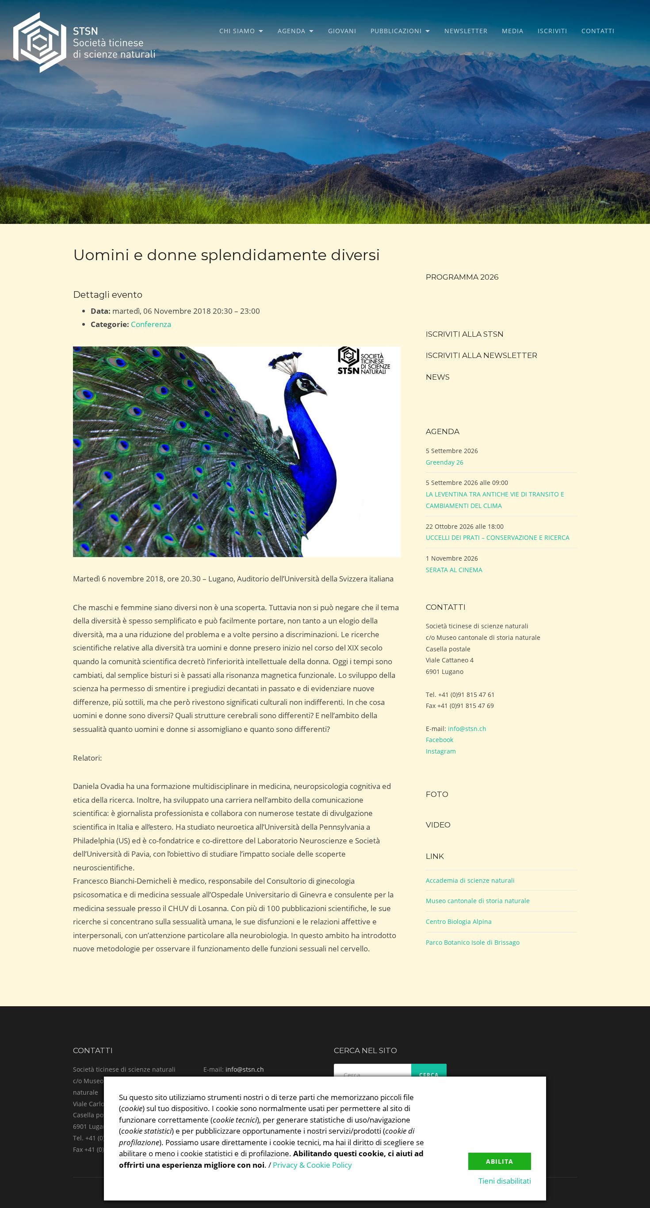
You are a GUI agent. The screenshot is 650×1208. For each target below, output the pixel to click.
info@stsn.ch (467, 728)
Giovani (342, 31)
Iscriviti (552, 31)
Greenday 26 (444, 462)
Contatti (598, 31)
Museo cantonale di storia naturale (478, 900)
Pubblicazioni (396, 31)
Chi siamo (237, 31)
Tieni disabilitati (504, 1181)
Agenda (292, 31)
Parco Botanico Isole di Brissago (473, 942)
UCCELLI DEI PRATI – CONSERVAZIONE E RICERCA (498, 537)
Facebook (439, 739)
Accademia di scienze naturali (470, 880)
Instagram (441, 751)
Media (513, 31)
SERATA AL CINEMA (454, 570)
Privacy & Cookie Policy (312, 1165)
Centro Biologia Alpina (459, 921)
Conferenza (151, 324)
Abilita (499, 1161)
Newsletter (466, 31)
